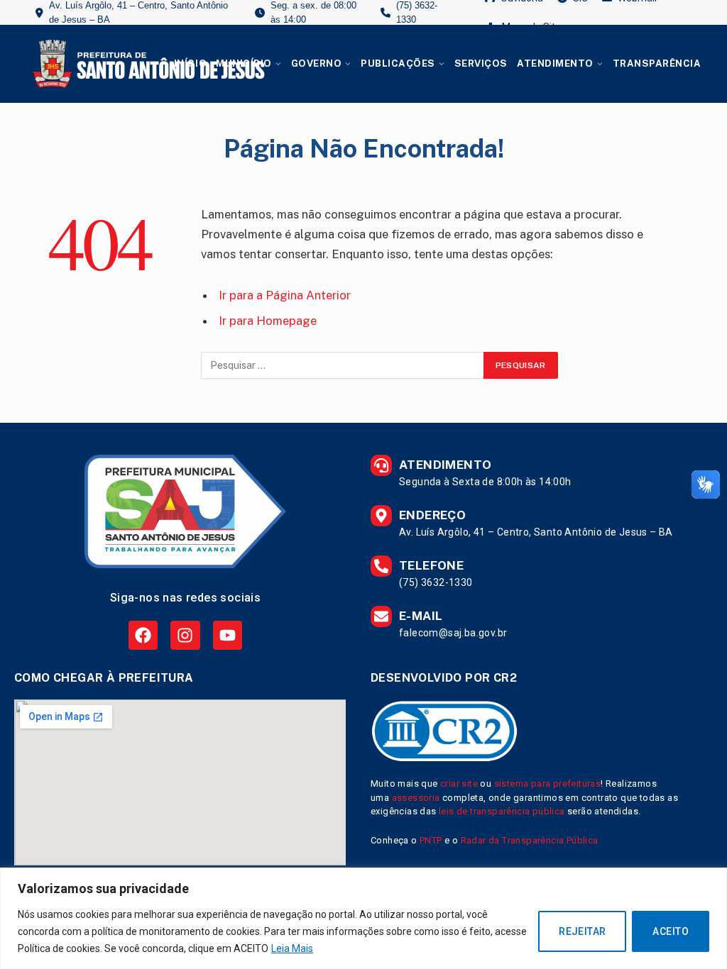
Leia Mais (292, 948)
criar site (459, 783)
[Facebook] (143, 635)
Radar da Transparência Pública (529, 840)
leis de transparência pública (502, 811)
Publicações (398, 63)
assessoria (416, 797)
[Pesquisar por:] (343, 365)
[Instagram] (184, 635)
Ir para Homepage (268, 321)
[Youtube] (227, 635)
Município (244, 63)
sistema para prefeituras (547, 783)
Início (190, 63)
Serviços (481, 63)
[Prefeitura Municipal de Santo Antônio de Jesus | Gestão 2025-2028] (146, 64)
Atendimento (555, 63)
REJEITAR (582, 931)
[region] (363, 918)
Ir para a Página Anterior (285, 295)
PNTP (431, 840)
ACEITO (670, 931)
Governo (316, 63)
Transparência (657, 63)
